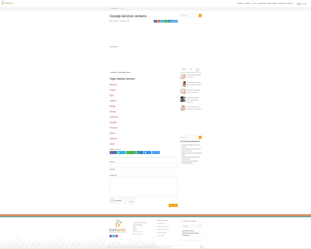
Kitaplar (290, 3)
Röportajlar (262, 3)
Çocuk (254, 3)
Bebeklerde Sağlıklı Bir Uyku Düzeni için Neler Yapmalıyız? (193, 100)
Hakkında (163, 220)
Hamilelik (240, 3)
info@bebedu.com (138, 234)
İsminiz (112, 161)
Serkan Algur (167, 247)
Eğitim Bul (161, 235)
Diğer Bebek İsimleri (124, 72)
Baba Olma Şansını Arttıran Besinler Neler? (191, 154)
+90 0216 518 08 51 (138, 231)
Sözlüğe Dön (114, 72)
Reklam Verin (161, 223)
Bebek (247, 3)
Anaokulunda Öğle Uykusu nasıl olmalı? (190, 146)
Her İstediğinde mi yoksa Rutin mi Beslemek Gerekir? (191, 150)
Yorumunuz (113, 175)
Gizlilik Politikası (162, 232)
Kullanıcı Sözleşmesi (163, 229)
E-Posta (112, 169)
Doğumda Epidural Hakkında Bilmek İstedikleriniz (189, 162)
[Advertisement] (144, 34)
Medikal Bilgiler (272, 3)
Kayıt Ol (299, 4)
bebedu (123, 21)
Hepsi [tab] (183, 69)
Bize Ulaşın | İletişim (163, 226)
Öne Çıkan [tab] (197, 70)
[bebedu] (110, 8)
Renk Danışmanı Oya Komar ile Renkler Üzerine (190, 158)
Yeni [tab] (191, 69)
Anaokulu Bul (282, 3)
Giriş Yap (305, 3)
